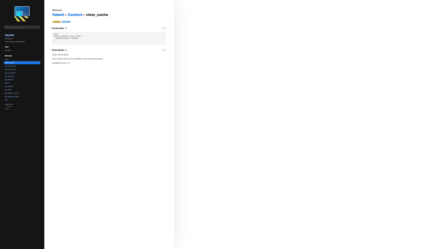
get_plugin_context (12, 93)
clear (7, 59)
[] (50, 28)
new (6, 100)
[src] (164, 28)
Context (8, 50)
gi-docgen (9, 106)
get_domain (9, 79)
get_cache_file (10, 69)
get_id (7, 83)
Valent (10, 35)
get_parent (9, 86)
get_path (8, 90)
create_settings (10, 66)
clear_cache (9, 63)
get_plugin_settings (12, 96)
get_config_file (10, 73)
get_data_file (9, 76)
